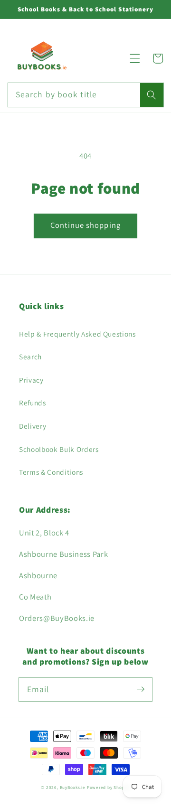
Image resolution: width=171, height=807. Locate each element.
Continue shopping (85, 225)
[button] (135, 58)
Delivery (32, 426)
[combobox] (85, 95)
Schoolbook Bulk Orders (59, 449)
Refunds (32, 402)
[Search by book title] (151, 95)
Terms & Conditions (51, 472)
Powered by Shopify (108, 787)
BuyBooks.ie (73, 787)
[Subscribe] (140, 689)
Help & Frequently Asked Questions (77, 333)
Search (30, 356)
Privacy (31, 380)
